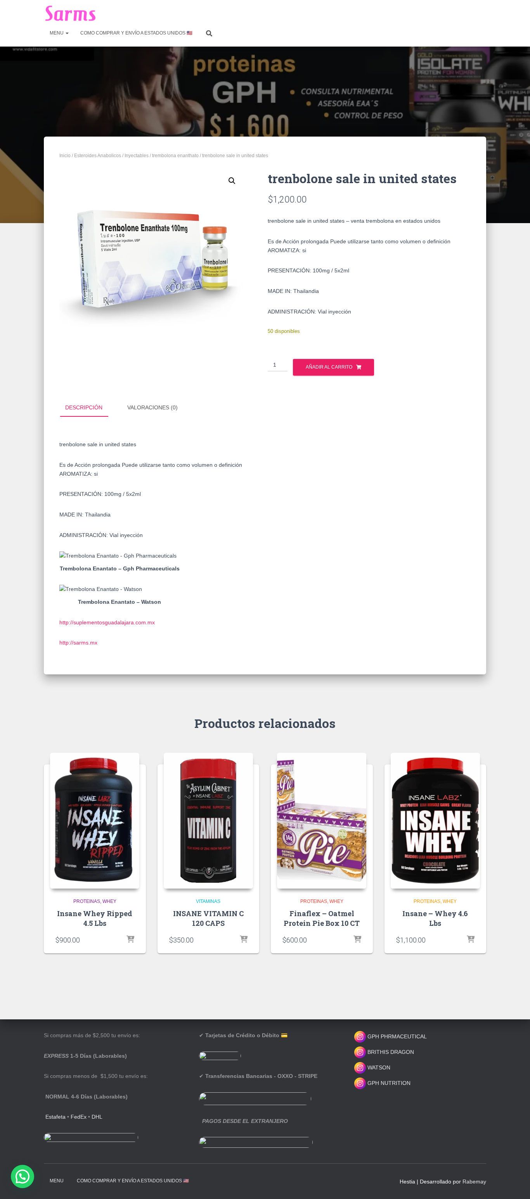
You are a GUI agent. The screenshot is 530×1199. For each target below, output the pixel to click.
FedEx (79, 1117)
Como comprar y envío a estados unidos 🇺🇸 (136, 33)
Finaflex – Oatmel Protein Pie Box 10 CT (322, 918)
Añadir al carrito (329, 367)
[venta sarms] (70, 13)
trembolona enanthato (175, 155)
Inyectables (137, 155)
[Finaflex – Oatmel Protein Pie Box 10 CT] (321, 821)
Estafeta (55, 1117)
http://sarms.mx (78, 642)
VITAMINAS (208, 901)
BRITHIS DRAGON (390, 1052)
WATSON (378, 1067)
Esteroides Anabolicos (97, 155)
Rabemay (474, 1181)
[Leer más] (244, 940)
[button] (232, 181)
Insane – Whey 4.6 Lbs (435, 918)
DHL (97, 1117)
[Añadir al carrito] (130, 940)
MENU (57, 33)
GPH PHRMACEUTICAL (397, 1036)
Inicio (65, 155)
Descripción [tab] (83, 407)
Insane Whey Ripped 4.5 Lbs (94, 918)
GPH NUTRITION (388, 1083)
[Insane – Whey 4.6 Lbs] (435, 821)
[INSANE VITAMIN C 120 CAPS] (208, 821)
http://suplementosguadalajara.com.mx (107, 622)
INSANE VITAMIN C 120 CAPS (208, 918)
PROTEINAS (86, 901)
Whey (109, 901)
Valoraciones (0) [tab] (152, 407)
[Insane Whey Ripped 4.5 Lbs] (94, 821)
